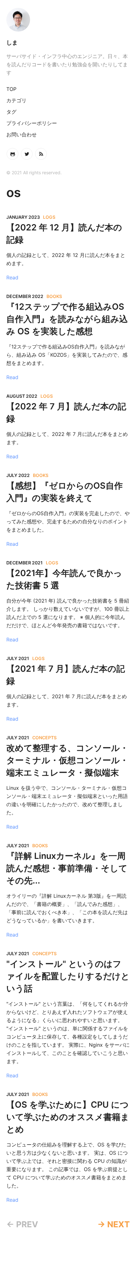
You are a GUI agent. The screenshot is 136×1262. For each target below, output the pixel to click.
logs (49, 217)
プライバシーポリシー (31, 123)
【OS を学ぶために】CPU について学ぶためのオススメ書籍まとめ (67, 1116)
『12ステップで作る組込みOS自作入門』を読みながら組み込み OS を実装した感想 (67, 318)
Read (12, 277)
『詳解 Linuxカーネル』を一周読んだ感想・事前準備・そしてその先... (66, 868)
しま (12, 42)
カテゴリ (16, 100)
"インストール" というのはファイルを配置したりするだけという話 (68, 976)
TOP (11, 89)
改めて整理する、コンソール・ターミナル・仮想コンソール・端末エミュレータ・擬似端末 (67, 760)
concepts (44, 737)
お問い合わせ (21, 134)
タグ (11, 112)
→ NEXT (113, 1224)
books (54, 296)
